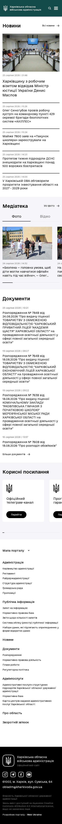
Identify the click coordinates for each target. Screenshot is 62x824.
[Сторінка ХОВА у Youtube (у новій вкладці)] (29, 774)
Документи (10, 648)
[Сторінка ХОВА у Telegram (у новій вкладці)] (13, 774)
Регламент (8, 573)
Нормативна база (12, 696)
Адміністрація (12, 562)
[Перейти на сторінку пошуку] (50, 8)
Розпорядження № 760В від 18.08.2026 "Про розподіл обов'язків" (29, 443)
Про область (12, 713)
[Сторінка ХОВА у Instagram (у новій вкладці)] (5, 774)
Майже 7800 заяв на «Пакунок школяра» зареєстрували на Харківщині (25, 140)
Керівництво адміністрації (18, 568)
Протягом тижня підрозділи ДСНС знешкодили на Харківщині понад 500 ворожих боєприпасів (28, 162)
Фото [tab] (16, 216)
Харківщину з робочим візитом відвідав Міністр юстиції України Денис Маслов (25, 88)
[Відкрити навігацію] (56, 8)
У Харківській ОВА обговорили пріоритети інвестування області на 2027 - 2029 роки (30, 184)
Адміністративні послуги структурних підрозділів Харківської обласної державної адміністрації (29, 687)
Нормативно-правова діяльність (21, 660)
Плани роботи (10, 664)
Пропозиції (9, 593)
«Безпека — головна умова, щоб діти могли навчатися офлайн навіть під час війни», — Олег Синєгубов (26, 272)
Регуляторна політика (15, 669)
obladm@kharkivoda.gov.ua (22, 787)
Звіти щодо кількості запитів (19, 617)
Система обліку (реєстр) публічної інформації (30, 622)
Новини (7, 639)
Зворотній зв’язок (15, 722)
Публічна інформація (18, 601)
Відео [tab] (45, 216)
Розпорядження (11, 655)
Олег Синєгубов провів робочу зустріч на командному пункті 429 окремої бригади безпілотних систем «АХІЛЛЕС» (28, 116)
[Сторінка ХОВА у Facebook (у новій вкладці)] (21, 774)
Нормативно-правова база (18, 613)
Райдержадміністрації (15, 578)
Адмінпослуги (12, 678)
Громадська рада (12, 588)
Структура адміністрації (17, 583)
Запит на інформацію (15, 608)
